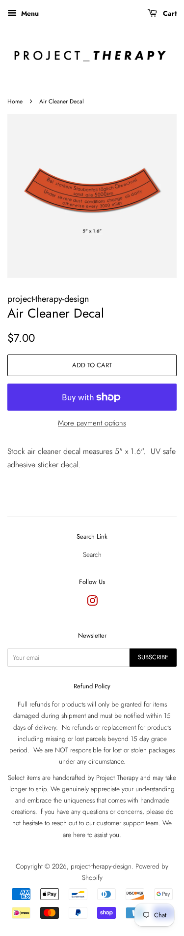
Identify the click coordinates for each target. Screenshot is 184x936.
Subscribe (153, 657)
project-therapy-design (101, 866)
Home (15, 101)
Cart (169, 13)
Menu (29, 13)
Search (92, 554)
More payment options (92, 423)
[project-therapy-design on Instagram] (92, 603)
